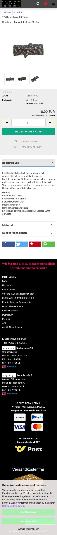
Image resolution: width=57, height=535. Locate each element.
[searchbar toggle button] (38, 4)
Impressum (7, 315)
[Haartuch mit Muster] (28, 49)
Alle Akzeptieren (28, 512)
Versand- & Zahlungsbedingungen (18, 294)
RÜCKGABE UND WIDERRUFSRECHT (19, 298)
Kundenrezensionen (14, 232)
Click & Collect (8, 289)
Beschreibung (10, 162)
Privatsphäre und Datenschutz (16, 302)
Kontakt (6, 319)
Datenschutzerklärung (13, 506)
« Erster (7, 12)
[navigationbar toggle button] (53, 4)
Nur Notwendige (28, 521)
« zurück (18, 12)
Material (7, 225)
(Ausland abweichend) (34, 103)
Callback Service (9, 310)
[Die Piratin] (10, 4)
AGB (4, 323)
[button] (6, 122)
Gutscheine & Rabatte (12, 306)
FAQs (4, 281)
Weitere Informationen (28, 529)
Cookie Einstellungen (12, 327)
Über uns (6, 285)
